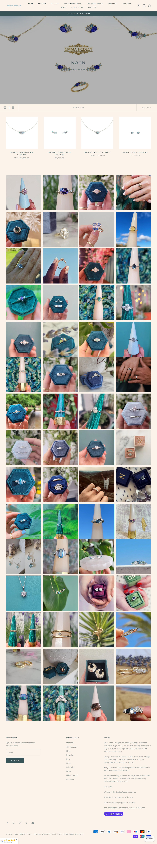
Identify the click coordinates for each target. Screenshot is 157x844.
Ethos (68, 763)
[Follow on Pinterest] (26, 823)
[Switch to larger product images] (5, 107)
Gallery (55, 3)
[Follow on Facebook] (7, 823)
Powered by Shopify (75, 834)
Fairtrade (70, 767)
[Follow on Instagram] (20, 823)
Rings (64, 7)
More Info (93, 7)
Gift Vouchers (71, 747)
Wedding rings (95, 3)
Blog (68, 759)
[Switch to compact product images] (13, 107)
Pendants (126, 3)
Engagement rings (73, 3)
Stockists (69, 743)
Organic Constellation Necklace (22, 153)
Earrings (112, 3)
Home (30, 3)
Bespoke (42, 3)
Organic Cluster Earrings (135, 152)
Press (68, 771)
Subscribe (14, 760)
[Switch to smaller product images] (9, 107)
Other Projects (72, 775)
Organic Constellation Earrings (59, 153)
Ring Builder (84, 13)
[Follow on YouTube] (32, 823)
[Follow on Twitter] (13, 823)
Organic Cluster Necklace (97, 152)
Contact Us (77, 7)
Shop (68, 751)
